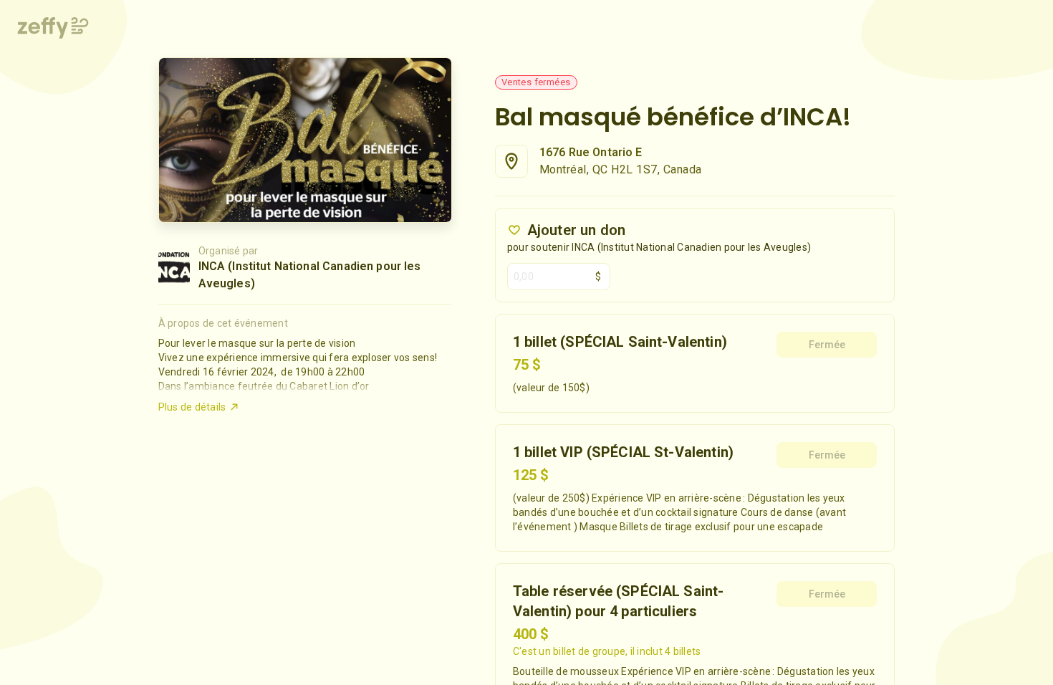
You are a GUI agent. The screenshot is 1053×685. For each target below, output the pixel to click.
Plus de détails (192, 407)
